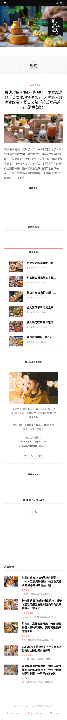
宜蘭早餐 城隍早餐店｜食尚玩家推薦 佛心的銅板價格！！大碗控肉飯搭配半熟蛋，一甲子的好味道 (41, 669)
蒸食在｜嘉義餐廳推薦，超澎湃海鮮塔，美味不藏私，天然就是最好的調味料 (41, 627)
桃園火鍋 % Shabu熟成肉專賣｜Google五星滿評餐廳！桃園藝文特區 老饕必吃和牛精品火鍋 (41, 581)
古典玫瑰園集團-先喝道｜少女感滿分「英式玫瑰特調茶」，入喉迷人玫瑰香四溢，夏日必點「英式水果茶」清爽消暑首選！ (34, 99)
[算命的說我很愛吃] (33, 27)
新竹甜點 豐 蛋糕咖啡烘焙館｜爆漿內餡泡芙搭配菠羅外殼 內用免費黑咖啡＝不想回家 (42, 604)
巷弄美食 (25, 678)
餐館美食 (30, 268)
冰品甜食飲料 (35, 85)
